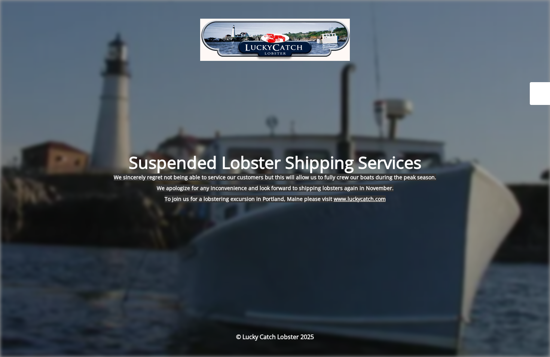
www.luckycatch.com (360, 198)
